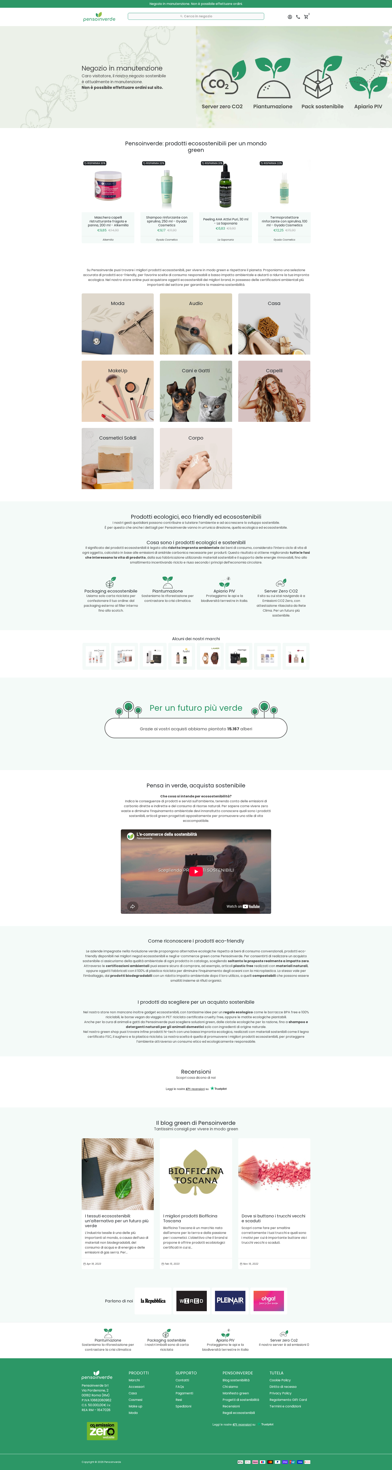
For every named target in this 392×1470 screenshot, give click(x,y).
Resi (179, 1399)
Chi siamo (230, 1386)
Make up (135, 1406)
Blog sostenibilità (236, 1380)
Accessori (136, 1386)
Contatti (182, 1380)
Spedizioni (183, 1406)
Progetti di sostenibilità (241, 1399)
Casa (133, 1393)
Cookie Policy (280, 1380)
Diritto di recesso (283, 1386)
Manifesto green (236, 1393)
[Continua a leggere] (118, 1174)
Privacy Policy (281, 1393)
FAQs (180, 1386)
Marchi (134, 1380)
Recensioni (231, 1406)
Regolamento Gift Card (288, 1399)
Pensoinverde (112, 1462)
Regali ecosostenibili (239, 1412)
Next (306, 201)
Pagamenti (184, 1393)
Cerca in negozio (196, 16)
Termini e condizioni (285, 1406)
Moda (133, 1412)
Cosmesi (135, 1399)
